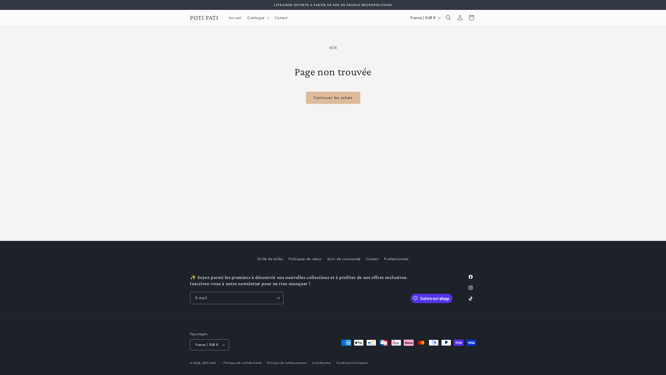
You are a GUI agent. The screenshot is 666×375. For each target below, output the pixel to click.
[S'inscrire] (277, 298)
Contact (372, 258)
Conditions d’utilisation (352, 363)
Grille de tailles (270, 258)
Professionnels (396, 258)
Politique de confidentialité (242, 363)
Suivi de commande (344, 258)
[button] (257, 17)
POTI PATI (209, 363)
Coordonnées (321, 363)
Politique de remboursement (287, 363)
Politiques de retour (305, 258)
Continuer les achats (333, 98)
